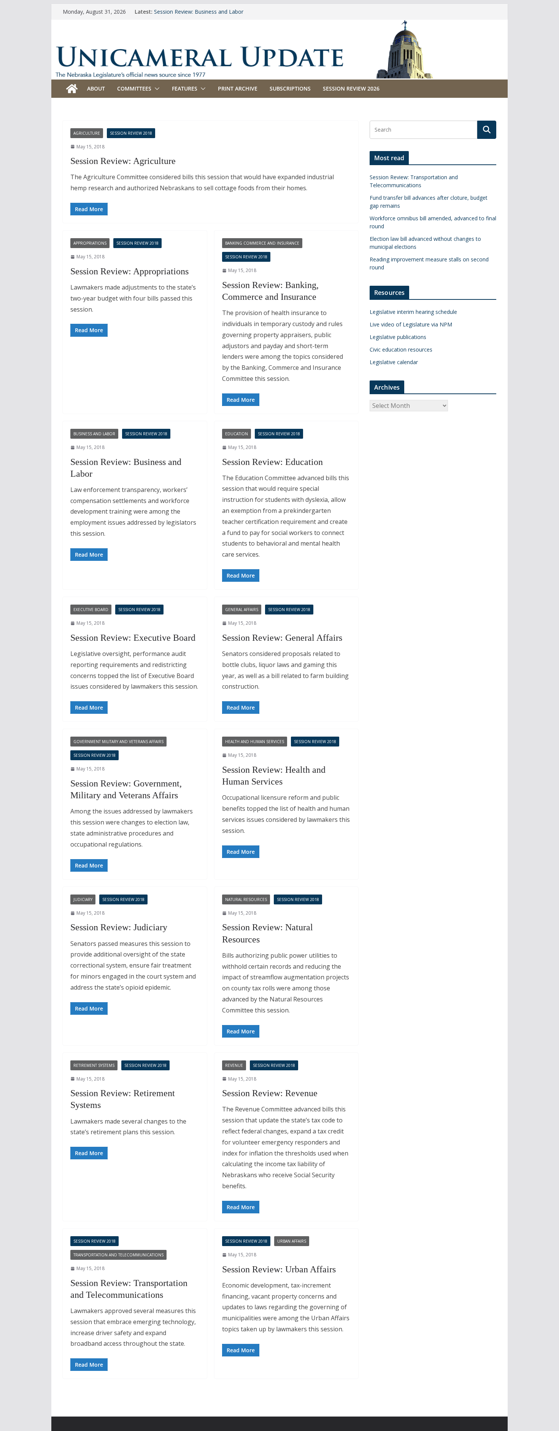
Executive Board (90, 609)
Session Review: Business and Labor (198, 11)
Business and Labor (94, 433)
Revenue (234, 1065)
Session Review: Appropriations (129, 271)
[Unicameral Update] (279, 25)
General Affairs (241, 609)
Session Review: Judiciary (118, 927)
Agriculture (86, 133)
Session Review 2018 (131, 133)
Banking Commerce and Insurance (262, 243)
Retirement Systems (93, 1065)
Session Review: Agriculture (123, 161)
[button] (155, 88)
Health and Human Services (254, 741)
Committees (134, 88)
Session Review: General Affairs (282, 638)
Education (236, 433)
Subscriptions (290, 88)
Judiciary (82, 899)
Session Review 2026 (351, 88)
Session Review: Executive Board (132, 638)
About (96, 88)
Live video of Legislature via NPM (411, 324)
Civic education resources (401, 349)
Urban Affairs (291, 1241)
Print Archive (237, 88)
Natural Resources (246, 899)
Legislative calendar (394, 362)
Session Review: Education (272, 462)
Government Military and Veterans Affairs (118, 741)
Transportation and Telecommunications (118, 1254)
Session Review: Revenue (270, 1093)
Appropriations (89, 243)
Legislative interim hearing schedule (413, 311)
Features (184, 88)
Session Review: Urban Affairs (279, 1269)
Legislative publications (398, 337)
